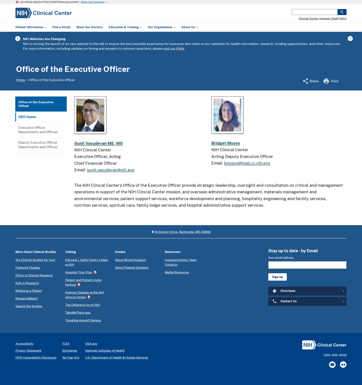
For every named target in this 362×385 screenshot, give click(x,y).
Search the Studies (28, 306)
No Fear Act (70, 357)
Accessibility (24, 344)
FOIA (66, 344)
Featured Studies (27, 268)
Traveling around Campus (83, 320)
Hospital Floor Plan (78, 272)
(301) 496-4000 (335, 355)
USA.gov (91, 344)
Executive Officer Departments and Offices (38, 130)
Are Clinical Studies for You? (35, 260)
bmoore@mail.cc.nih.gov (247, 163)
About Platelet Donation (132, 268)
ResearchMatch (26, 298)
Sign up (277, 277)
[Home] (43, 16)
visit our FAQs (173, 48)
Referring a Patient (28, 291)
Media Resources (177, 272)
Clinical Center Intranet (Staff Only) (323, 18)
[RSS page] (343, 364)
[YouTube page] (332, 364)
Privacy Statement (28, 350)
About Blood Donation (130, 260)
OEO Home (27, 117)
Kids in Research (27, 283)
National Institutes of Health (105, 350)
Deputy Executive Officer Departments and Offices (38, 144)
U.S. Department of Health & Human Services (116, 357)
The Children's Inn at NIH (82, 305)
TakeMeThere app (77, 312)
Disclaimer (69, 350)
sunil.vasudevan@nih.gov (111, 169)
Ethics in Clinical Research (34, 275)
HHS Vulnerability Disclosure (35, 357)
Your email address (281, 258)
